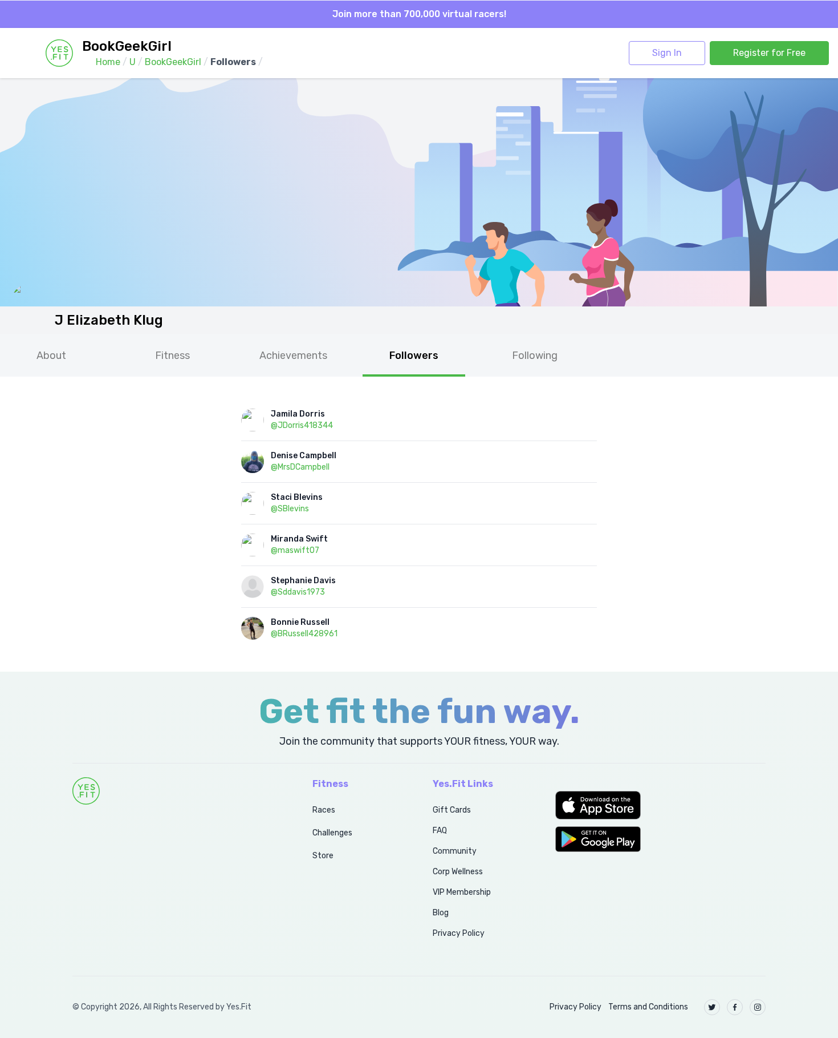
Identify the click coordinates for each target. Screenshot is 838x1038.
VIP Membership (462, 892)
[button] (660, 805)
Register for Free (769, 52)
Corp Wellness (458, 872)
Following (535, 355)
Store (322, 856)
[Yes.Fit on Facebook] (735, 1007)
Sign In (667, 52)
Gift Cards (452, 810)
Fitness (172, 355)
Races (323, 810)
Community (455, 851)
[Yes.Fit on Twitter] (712, 1007)
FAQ (440, 830)
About (51, 355)
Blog (441, 913)
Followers (413, 355)
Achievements (293, 355)
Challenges (332, 833)
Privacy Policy (459, 933)
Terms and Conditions (648, 1007)
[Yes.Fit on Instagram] (758, 1007)
